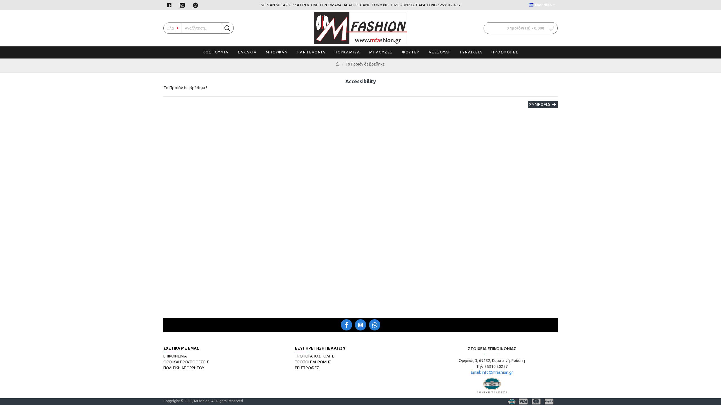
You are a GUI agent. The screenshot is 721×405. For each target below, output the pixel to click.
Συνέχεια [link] (539, 104)
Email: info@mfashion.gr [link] (492, 372)
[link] (170, 5)
